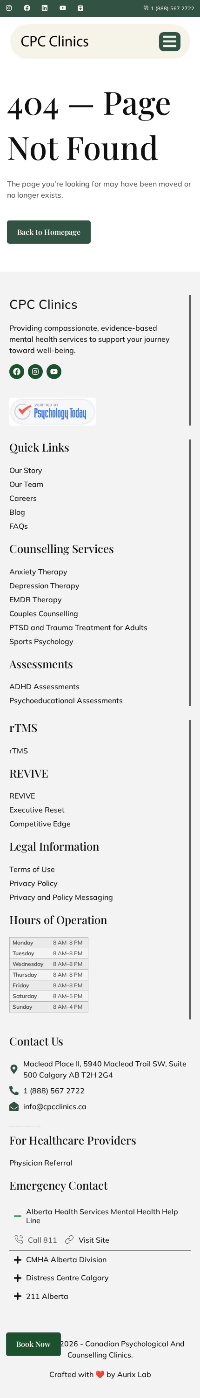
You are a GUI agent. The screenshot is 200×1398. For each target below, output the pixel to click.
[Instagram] (35, 371)
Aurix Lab (134, 1374)
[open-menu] (170, 42)
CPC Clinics (43, 304)
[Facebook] (16, 371)
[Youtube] (54, 371)
